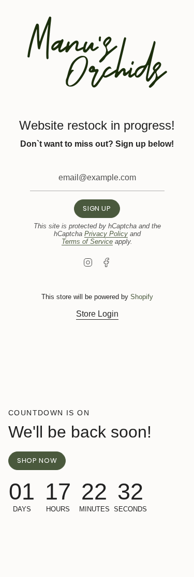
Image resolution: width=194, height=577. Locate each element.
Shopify (141, 297)
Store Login (97, 313)
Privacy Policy (106, 234)
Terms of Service (87, 241)
